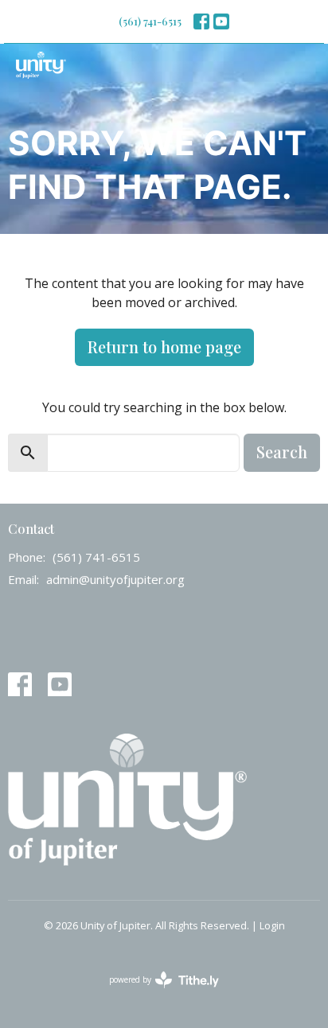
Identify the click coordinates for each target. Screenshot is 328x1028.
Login (272, 925)
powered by (155, 993)
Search (281, 451)
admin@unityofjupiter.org (115, 579)
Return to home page (164, 346)
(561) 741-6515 (150, 21)
